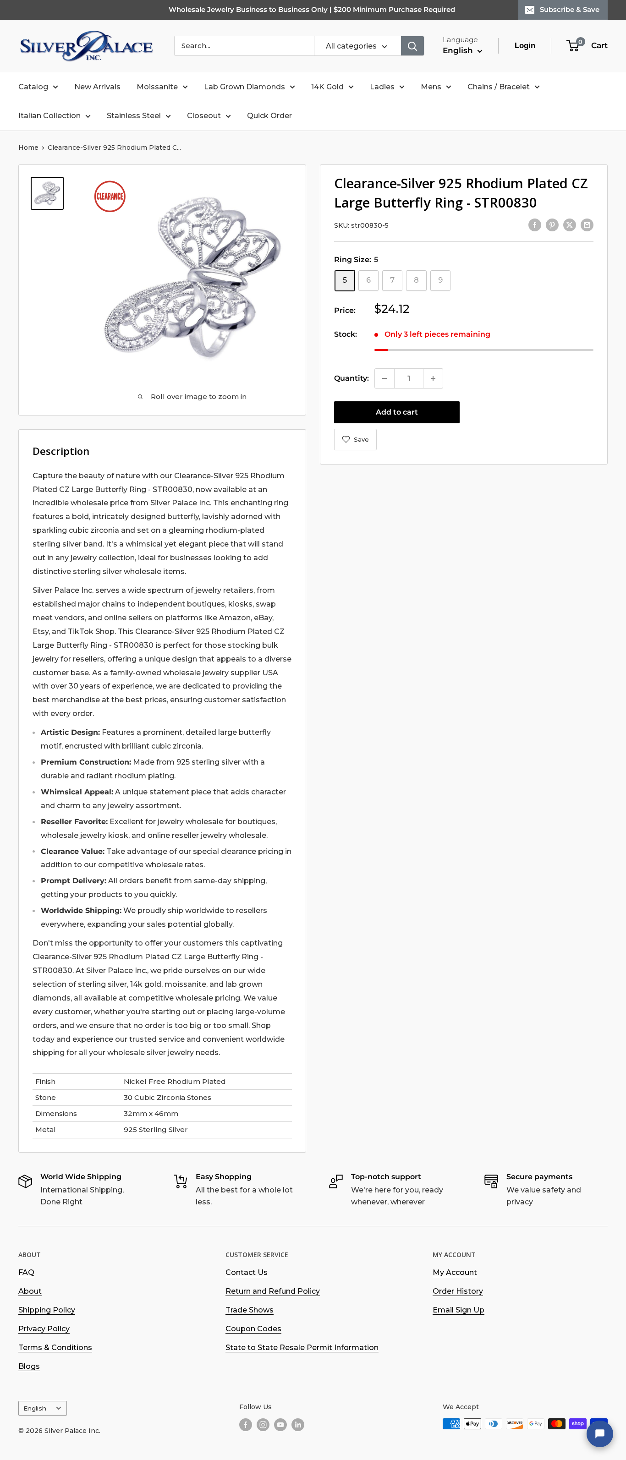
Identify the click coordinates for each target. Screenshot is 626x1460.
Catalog (33, 86)
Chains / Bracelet (498, 86)
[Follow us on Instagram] (263, 1424)
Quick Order (269, 115)
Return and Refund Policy (272, 1291)
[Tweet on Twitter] (569, 224)
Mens (431, 86)
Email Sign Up (458, 1310)
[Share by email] (587, 224)
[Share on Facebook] (534, 224)
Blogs (29, 1366)
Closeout (204, 115)
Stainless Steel (134, 115)
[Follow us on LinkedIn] (297, 1424)
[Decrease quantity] (384, 378)
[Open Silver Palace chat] (600, 1434)
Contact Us (246, 1272)
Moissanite (157, 86)
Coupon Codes (253, 1328)
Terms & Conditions (55, 1347)
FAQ (26, 1272)
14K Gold (327, 86)
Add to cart (397, 412)
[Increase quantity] (433, 378)
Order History (458, 1291)
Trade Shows (249, 1310)
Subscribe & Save (569, 9)
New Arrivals (97, 86)
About (30, 1291)
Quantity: (351, 378)
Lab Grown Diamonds (244, 86)
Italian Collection (49, 115)
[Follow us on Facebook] (245, 1424)
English (34, 1408)
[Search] (412, 45)
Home (28, 147)
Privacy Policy (44, 1328)
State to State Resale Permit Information (302, 1347)
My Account (455, 1272)
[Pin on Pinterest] (552, 224)
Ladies (382, 86)
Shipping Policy (46, 1310)
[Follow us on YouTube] (280, 1424)
